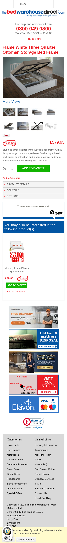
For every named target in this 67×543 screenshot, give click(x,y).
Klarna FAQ (41, 464)
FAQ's (38, 459)
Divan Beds (13, 445)
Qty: (5, 168)
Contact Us (41, 493)
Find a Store (33, 38)
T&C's (38, 483)
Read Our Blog (43, 498)
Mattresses (13, 454)
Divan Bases (13, 469)
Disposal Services (44, 478)
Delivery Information (46, 445)
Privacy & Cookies (44, 488)
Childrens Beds (15, 459)
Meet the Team (43, 454)
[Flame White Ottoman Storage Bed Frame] (9, 112)
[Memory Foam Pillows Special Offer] (16, 251)
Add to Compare (11, 178)
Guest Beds (13, 474)
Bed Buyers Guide (45, 469)
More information (26, 539)
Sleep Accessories (17, 483)
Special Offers (14, 493)
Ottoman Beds (15, 488)
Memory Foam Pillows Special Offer (17, 270)
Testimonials (41, 450)
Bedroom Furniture (17, 464)
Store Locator (42, 474)
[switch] (7, 538)
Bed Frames (13, 450)
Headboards (13, 478)
